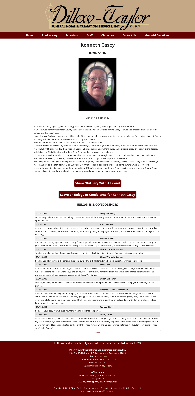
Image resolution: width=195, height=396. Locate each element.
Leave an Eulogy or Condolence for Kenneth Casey (97, 195)
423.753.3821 (100, 356)
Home (29, 35)
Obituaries (107, 35)
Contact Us (129, 35)
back (98, 332)
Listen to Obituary (97, 118)
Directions (72, 35)
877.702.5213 (109, 359)
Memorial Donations (156, 35)
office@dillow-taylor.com (100, 365)
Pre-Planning (49, 35)
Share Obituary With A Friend (97, 183)
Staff (90, 35)
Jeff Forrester (107, 391)
